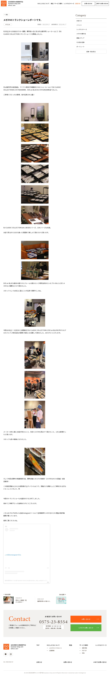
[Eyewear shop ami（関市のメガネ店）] (12, 3)
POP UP (84, 650)
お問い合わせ (88, 3)
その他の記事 (80, 42)
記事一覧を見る (91, 51)
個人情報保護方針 (8, 662)
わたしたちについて (44, 3)
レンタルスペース (69, 3)
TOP (37, 645)
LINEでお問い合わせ (102, 3)
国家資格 (84, 648)
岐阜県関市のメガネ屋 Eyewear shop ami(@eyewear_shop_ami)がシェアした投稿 (28, 580)
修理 (83, 653)
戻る (7, 14)
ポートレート (80, 46)
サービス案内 (58, 3)
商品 (52, 3)
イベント (79, 25)
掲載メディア (80, 38)
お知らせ (77, 3)
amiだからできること (55, 648)
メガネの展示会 (81, 34)
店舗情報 (51, 650)
